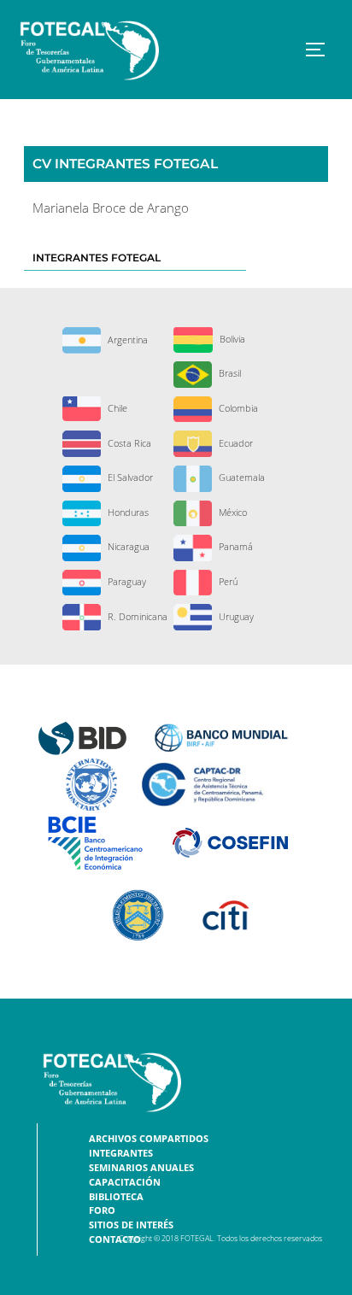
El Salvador (129, 477)
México (231, 512)
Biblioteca (116, 1197)
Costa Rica (128, 443)
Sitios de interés (131, 1225)
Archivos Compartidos (148, 1139)
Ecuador (234, 443)
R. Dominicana (136, 616)
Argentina (126, 339)
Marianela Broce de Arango (110, 208)
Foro (102, 1210)
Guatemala (240, 477)
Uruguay (235, 616)
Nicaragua (127, 546)
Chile (116, 407)
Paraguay (125, 581)
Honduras (127, 512)
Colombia (237, 407)
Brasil (228, 372)
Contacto (115, 1239)
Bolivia (231, 338)
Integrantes (121, 1153)
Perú (227, 581)
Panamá (234, 546)
